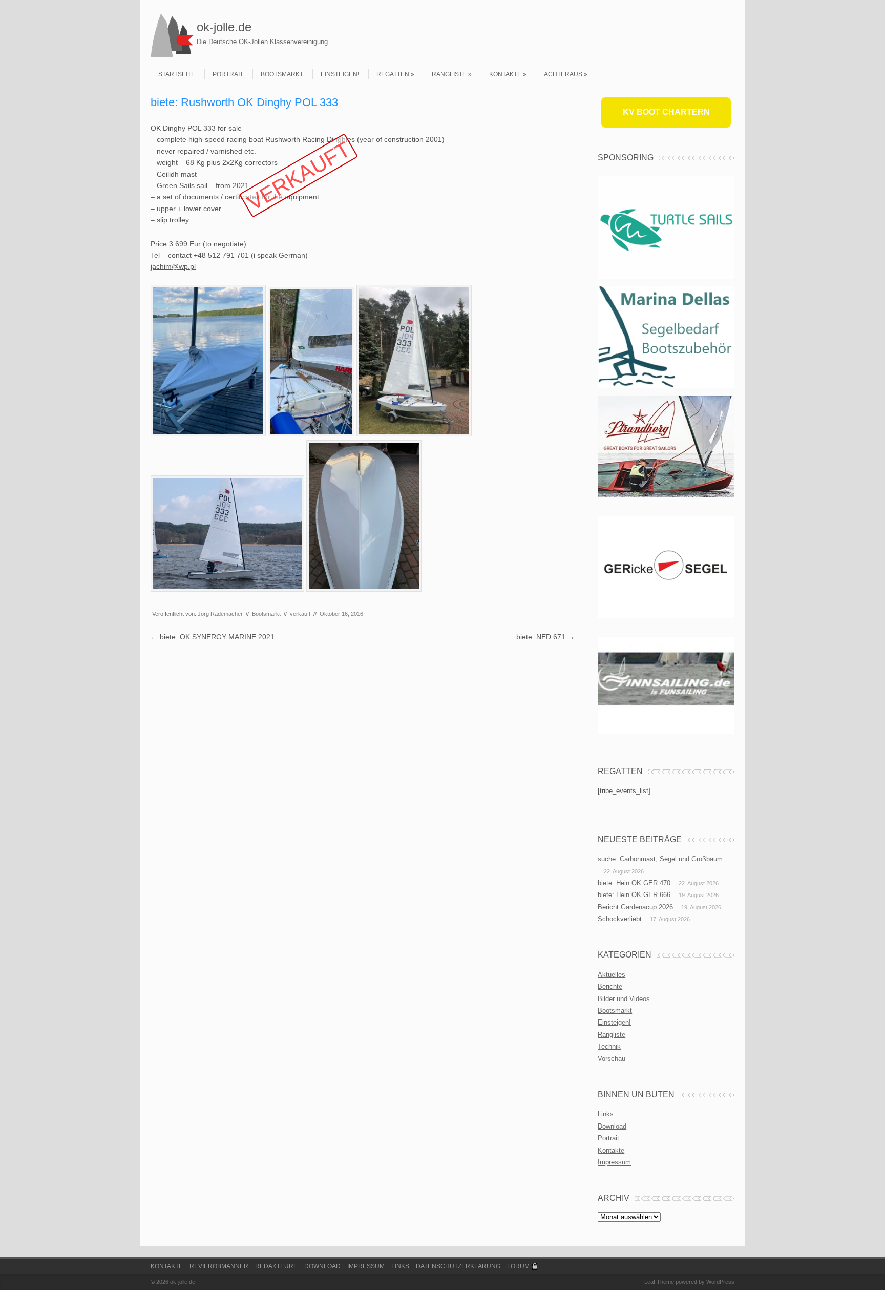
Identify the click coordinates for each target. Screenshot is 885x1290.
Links (606, 1114)
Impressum (614, 1162)
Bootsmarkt (282, 74)
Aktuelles (611, 975)
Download (612, 1126)
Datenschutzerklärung (458, 1266)
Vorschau (611, 1059)
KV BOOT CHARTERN (666, 112)
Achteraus (563, 74)
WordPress (720, 1282)
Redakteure (276, 1266)
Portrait (228, 74)
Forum (518, 1266)
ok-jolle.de (224, 27)
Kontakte (505, 74)
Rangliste (449, 74)
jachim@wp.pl (173, 266)
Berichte (610, 986)
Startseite (176, 74)
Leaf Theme (659, 1282)
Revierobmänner (218, 1266)
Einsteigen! (340, 74)
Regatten (392, 74)
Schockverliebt (620, 919)
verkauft (300, 614)
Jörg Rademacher (220, 614)
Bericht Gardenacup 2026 (635, 907)
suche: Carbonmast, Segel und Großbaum (660, 859)
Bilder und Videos (624, 999)
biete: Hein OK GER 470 (634, 883)
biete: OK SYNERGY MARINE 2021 (213, 637)
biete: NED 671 (545, 637)
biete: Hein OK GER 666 (634, 895)
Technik (609, 1046)
